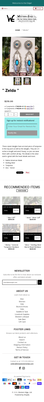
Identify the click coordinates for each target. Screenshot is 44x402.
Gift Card (22, 322)
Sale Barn (22, 319)
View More (22, 190)
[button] (22, 106)
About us (22, 337)
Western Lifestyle (22, 317)
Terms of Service (22, 350)
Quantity (8, 111)
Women (22, 302)
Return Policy (22, 347)
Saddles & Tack (22, 312)
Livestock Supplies (22, 314)
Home (17, 30)
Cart (39, 8)
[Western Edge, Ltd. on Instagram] (23, 368)
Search (22, 340)
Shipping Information (22, 345)
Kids (22, 304)
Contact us (22, 342)
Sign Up (16, 210)
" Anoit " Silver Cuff (33, 217)
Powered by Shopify (22, 395)
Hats (22, 309)
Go (40, 282)
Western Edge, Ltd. (25, 392)
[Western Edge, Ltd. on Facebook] (20, 368)
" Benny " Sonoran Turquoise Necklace (11, 246)
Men (22, 299)
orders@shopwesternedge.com (22, 364)
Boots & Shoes (22, 307)
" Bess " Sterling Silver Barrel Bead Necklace (32, 246)
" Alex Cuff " (11, 217)
